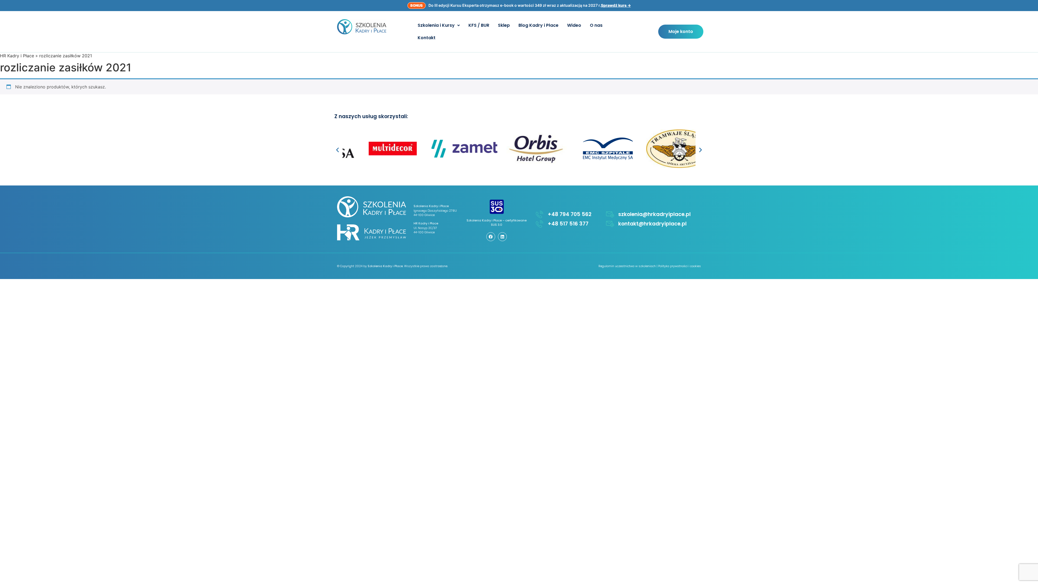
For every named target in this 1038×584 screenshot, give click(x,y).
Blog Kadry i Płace (538, 25)
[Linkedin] (502, 236)
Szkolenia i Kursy (436, 25)
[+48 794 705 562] (539, 214)
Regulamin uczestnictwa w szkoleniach (627, 266)
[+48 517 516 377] (539, 224)
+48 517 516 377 (568, 223)
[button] (438, 25)
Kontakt (426, 38)
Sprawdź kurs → (616, 5)
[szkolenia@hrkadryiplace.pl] (610, 214)
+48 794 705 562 (569, 214)
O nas (596, 25)
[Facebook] (490, 236)
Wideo (574, 25)
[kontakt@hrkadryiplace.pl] (610, 224)
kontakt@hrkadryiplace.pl (652, 223)
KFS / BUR (478, 25)
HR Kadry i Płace (17, 55)
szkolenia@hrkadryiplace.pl (654, 214)
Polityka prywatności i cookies (679, 266)
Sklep (504, 25)
